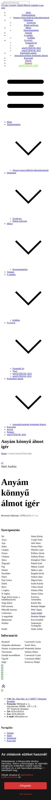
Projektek (28, 40)
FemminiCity (31, 43)
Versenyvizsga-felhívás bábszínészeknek (31, 17)
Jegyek (28, 60)
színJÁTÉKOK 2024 (31, 48)
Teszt (31, 45)
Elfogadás (25, 785)
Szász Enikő (36, 613)
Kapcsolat (28, 58)
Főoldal (10, 733)
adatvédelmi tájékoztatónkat (17, 776)
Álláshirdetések (28, 15)
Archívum (31, 22)
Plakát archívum (31, 25)
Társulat (28, 33)
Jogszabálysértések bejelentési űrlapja (31, 55)
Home (4, 453)
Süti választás (25, 794)
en (4, 8)
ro (2, 8)
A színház (28, 35)
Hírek (28, 12)
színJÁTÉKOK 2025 (31, 50)
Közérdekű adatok (28, 53)
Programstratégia (31, 30)
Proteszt (28, 63)
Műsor (28, 28)
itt (44, 768)
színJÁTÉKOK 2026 (28, 65)
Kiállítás (31, 38)
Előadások (28, 20)
